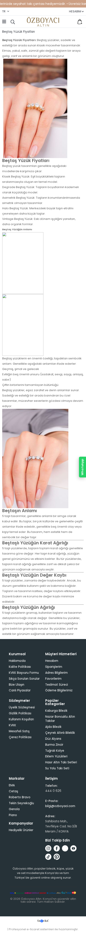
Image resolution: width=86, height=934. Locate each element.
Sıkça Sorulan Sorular (24, 679)
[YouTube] (73, 848)
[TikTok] (48, 857)
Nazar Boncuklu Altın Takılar (60, 719)
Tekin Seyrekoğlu (21, 803)
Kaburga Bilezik (56, 711)
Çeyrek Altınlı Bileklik (60, 733)
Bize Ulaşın (16, 685)
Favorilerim (70, 21)
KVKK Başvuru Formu (24, 673)
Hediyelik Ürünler (21, 830)
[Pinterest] (57, 857)
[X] (65, 848)
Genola (14, 809)
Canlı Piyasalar (20, 690)
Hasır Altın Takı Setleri (61, 762)
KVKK (12, 725)
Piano (13, 815)
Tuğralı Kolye (54, 751)
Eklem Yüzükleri (56, 756)
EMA (12, 785)
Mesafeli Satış (19, 731)
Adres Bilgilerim (56, 673)
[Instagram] (48, 848)
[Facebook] (57, 848)
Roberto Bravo (19, 797)
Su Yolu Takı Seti (57, 768)
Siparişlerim (53, 667)
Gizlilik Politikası (20, 713)
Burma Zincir (54, 745)
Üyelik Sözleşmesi (22, 707)
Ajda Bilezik (53, 727)
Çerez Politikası (20, 737)
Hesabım (51, 661)
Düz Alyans (53, 739)
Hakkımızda (17, 661)
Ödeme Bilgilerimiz (59, 690)
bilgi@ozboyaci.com (60, 806)
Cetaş (13, 791)
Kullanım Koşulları (21, 719)
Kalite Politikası (20, 667)
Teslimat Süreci (56, 685)
